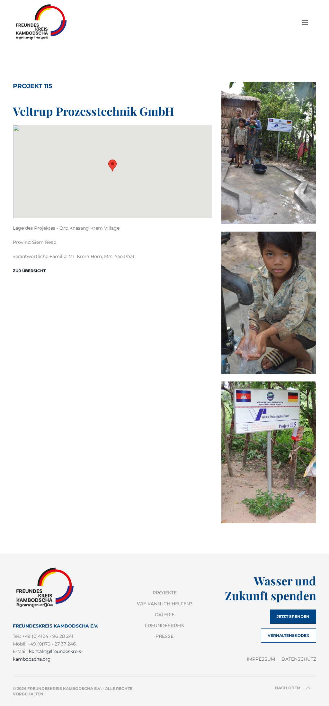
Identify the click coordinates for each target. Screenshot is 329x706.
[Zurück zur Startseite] (45, 22)
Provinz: (22, 242)
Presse (164, 636)
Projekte (165, 593)
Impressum (261, 659)
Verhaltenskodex (288, 635)
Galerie (164, 615)
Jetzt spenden (293, 616)
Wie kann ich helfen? (164, 604)
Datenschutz (298, 659)
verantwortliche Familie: (40, 256)
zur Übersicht (29, 270)
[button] (305, 22)
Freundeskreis (164, 625)
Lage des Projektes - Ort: (40, 228)
